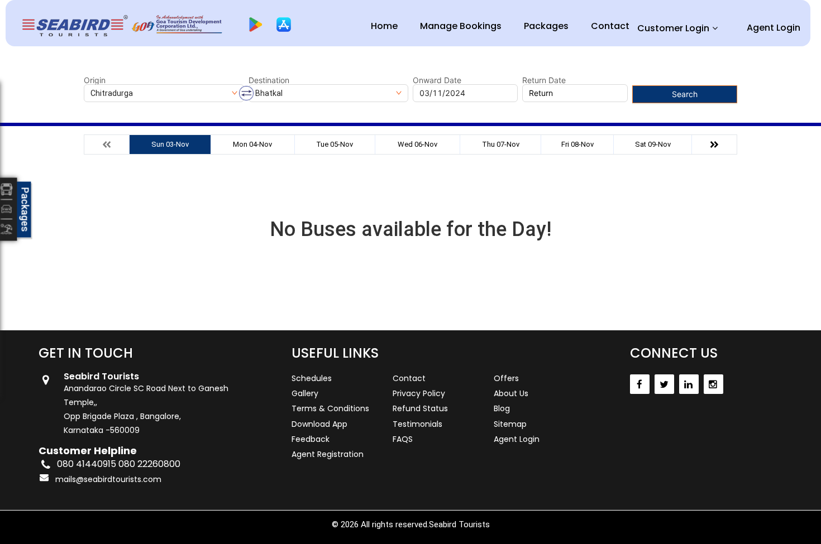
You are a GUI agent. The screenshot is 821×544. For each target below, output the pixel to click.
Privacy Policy (419, 393)
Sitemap (510, 424)
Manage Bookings (461, 26)
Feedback (311, 439)
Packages (546, 26)
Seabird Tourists (459, 524)
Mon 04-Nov (252, 144)
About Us (511, 393)
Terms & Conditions (330, 408)
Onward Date (437, 80)
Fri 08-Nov (577, 144)
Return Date (544, 80)
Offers (506, 378)
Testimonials (417, 424)
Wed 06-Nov (417, 144)
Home (384, 26)
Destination (269, 80)
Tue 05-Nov (334, 144)
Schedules (312, 378)
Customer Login (673, 28)
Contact (610, 26)
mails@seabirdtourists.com (108, 479)
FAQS (403, 439)
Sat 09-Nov (653, 144)
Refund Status (420, 408)
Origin (95, 80)
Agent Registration (328, 454)
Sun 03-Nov (170, 144)
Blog (502, 408)
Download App (319, 424)
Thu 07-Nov (500, 144)
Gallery (305, 393)
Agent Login (773, 27)
